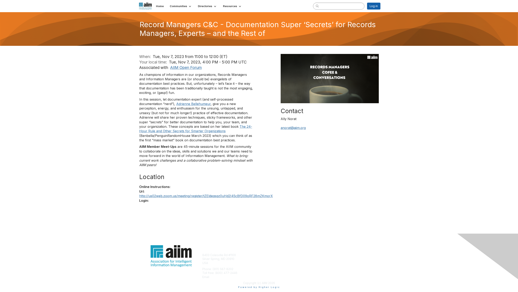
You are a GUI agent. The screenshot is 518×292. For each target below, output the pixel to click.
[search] (317, 6)
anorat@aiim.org (293, 128)
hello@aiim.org (220, 277)
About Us (325, 255)
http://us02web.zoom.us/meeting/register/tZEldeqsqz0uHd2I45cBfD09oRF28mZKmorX (206, 196)
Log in (374, 6)
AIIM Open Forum (186, 67)
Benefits (266, 259)
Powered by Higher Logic (259, 287)
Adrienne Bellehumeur (193, 104)
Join (263, 255)
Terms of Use (328, 259)
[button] (181, 6)
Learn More (268, 263)
